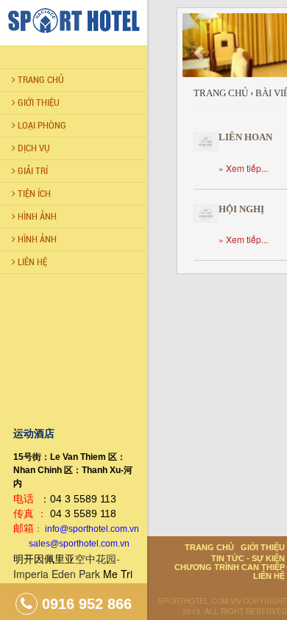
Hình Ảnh (36, 216)
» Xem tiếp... (243, 168)
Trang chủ (39, 79)
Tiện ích (33, 193)
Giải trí (31, 170)
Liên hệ (269, 576)
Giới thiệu (37, 102)
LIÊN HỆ (31, 261)
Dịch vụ (32, 148)
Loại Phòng (40, 125)
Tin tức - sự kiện (248, 558)
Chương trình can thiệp (229, 567)
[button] (199, 45)
